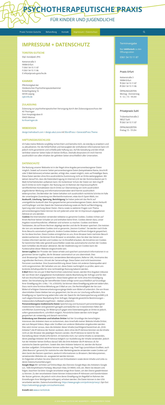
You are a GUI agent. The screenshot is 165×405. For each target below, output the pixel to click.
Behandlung (51, 32)
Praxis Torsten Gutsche (30, 32)
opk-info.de (27, 96)
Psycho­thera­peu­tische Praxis (82, 9)
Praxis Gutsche (68, 401)
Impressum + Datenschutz (86, 32)
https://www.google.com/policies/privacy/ (81, 382)
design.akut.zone (53, 132)
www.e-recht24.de (41, 390)
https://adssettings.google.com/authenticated (43, 385)
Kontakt (65, 32)
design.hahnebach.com (32, 132)
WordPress (70, 132)
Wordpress (84, 401)
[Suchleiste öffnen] (144, 32)
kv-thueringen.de (30, 120)
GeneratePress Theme (87, 132)
